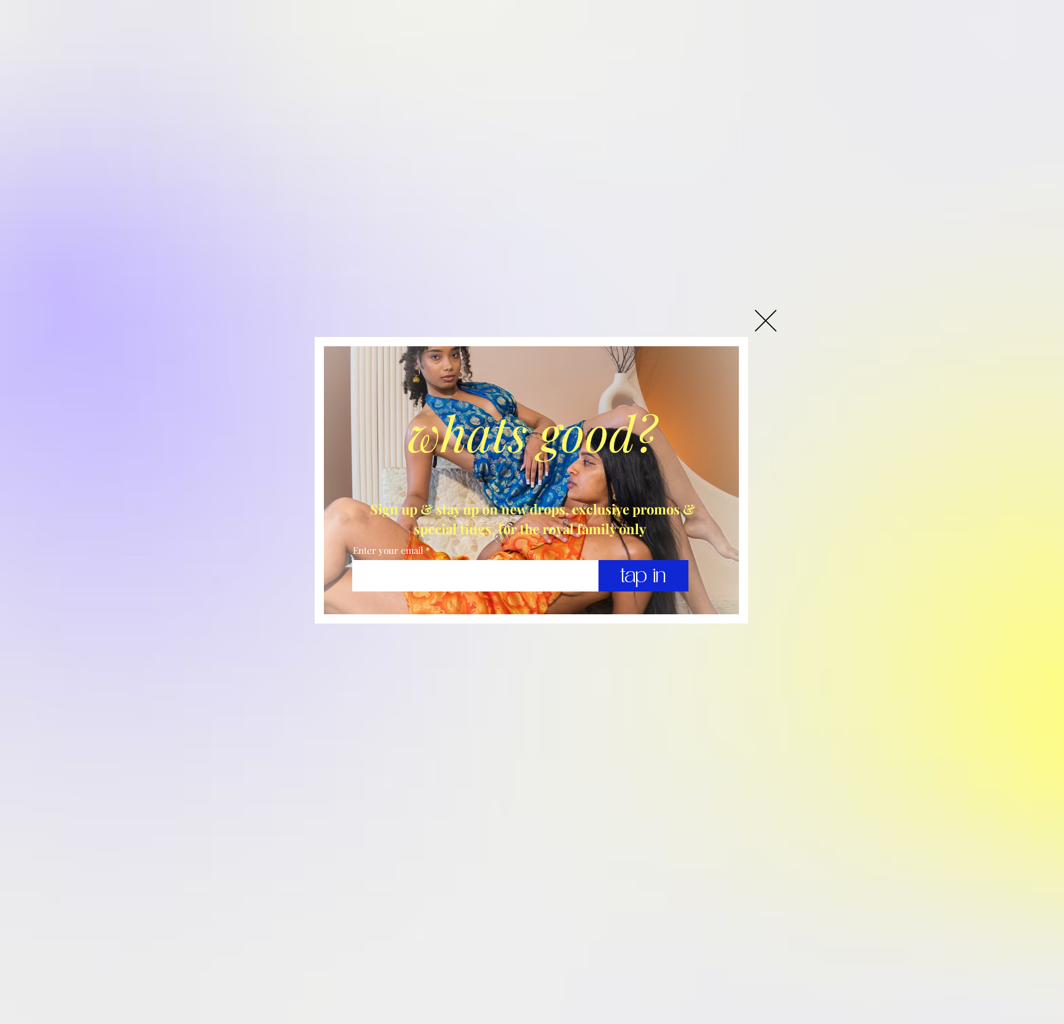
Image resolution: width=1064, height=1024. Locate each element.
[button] (765, 320)
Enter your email (388, 550)
